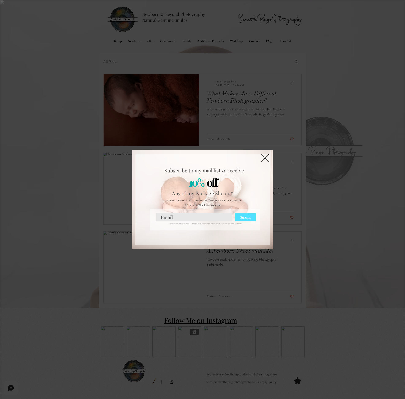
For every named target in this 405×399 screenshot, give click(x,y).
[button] (265, 158)
